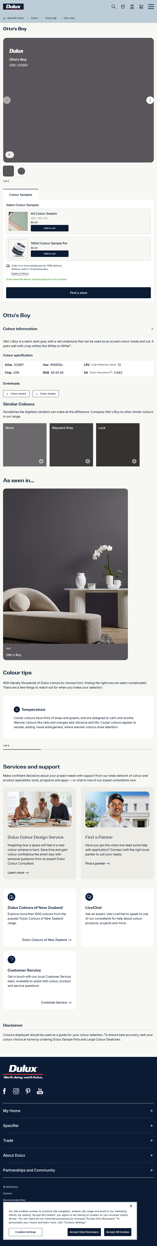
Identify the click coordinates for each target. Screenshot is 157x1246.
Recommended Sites (14, 1200)
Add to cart (50, 228)
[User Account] (132, 6)
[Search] (114, 6)
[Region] (123, 6)
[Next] (150, 100)
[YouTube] (40, 1091)
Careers (7, 1193)
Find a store (78, 293)
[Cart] (142, 6)
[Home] (5, 18)
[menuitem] (11, 1111)
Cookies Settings (25, 1231)
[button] (16, 393)
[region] (70, 1221)
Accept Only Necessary (84, 1231)
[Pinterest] (28, 1091)
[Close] (131, 1206)
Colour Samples (20, 195)
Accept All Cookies (117, 1231)
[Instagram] (16, 1091)
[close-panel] (151, 6)
